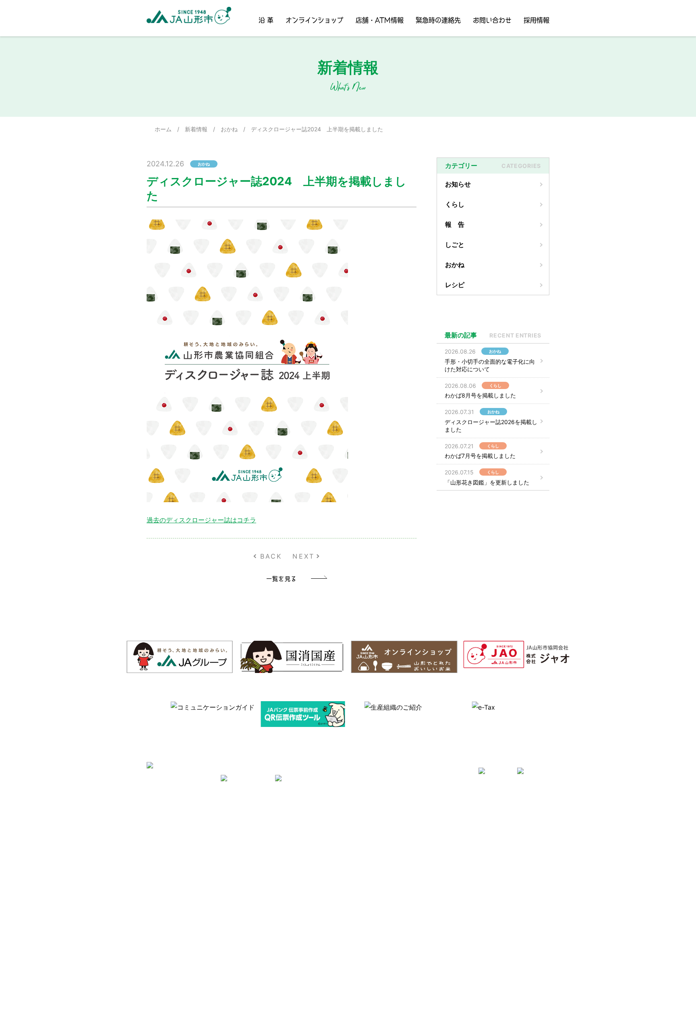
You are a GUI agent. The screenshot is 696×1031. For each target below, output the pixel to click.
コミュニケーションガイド (382, 846)
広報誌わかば (277, 880)
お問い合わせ (492, 19)
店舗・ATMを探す (459, 822)
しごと (454, 244)
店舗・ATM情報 (380, 19)
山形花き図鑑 (365, 834)
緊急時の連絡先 (438, 19)
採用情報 (536, 19)
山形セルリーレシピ (285, 822)
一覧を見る (281, 578)
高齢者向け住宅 (280, 869)
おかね (229, 129)
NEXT (303, 556)
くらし (454, 204)
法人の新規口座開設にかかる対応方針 (484, 938)
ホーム (163, 129)
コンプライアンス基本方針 (206, 892)
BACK (271, 556)
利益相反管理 (189, 869)
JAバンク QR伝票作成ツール (472, 985)
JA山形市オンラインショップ (297, 834)
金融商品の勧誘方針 (461, 869)
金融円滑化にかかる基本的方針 (475, 880)
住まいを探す (277, 846)
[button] (150, 712)
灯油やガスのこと (282, 857)
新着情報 (196, 129)
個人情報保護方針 (194, 880)
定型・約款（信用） (373, 857)
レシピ (454, 285)
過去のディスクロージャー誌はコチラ (201, 520)
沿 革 (266, 19)
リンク (268, 892)
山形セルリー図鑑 (370, 822)
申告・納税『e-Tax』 (463, 973)
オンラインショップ (315, 19)
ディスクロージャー (461, 857)
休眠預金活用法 (456, 846)
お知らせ (458, 184)
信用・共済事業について (467, 834)
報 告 (454, 224)
